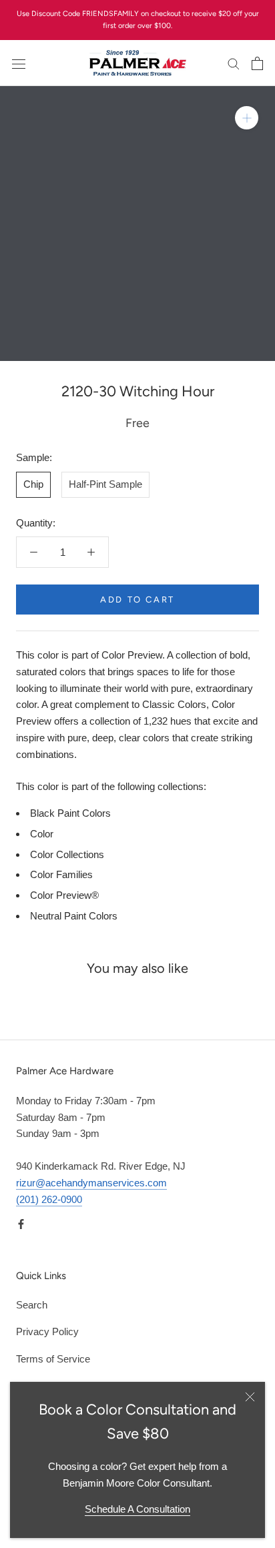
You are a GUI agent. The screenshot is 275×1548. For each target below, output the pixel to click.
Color (41, 833)
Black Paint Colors (70, 813)
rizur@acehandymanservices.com (91, 1182)
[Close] (250, 1397)
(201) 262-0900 (49, 1199)
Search (31, 1304)
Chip (33, 484)
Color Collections (67, 854)
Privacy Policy (47, 1331)
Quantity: (35, 522)
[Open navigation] (18, 63)
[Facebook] (21, 1223)
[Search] (234, 63)
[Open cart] (257, 63)
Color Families (61, 874)
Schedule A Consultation (137, 1509)
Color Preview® (64, 895)
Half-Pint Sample (105, 484)
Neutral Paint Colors (73, 915)
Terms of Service (53, 1359)
